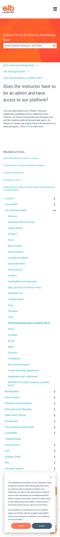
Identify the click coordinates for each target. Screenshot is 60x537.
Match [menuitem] (11, 347)
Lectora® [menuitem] (9, 198)
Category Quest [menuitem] (15, 299)
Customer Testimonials (13, 172)
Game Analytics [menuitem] (15, 252)
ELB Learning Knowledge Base (19, 65)
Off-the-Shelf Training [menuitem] (15, 415)
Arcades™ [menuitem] (13, 234)
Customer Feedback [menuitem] (18, 258)
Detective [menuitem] (12, 353)
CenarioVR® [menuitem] (11, 204)
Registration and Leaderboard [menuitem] (22, 376)
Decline (42, 526)
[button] (54, 199)
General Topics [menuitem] (12, 445)
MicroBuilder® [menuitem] (12, 391)
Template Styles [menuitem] (13, 457)
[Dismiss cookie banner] (51, 477)
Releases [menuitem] (12, 216)
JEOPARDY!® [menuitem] (15, 293)
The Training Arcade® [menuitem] (16, 210)
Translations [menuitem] (14, 358)
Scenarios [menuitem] (13, 311)
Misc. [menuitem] (7, 462)
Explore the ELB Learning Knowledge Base (29, 37)
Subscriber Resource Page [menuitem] (21, 222)
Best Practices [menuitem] (15, 246)
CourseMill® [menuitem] (11, 433)
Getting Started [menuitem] (15, 228)
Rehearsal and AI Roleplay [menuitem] (18, 409)
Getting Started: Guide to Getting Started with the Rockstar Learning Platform (29, 188)
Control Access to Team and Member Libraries (23, 165)
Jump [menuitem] (10, 305)
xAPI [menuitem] (7, 451)
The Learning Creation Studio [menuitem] (19, 427)
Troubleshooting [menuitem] (13, 439)
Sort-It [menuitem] (11, 329)
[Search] (54, 45)
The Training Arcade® (14, 71)
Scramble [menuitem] (12, 335)
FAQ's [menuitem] (11, 240)
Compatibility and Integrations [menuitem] (22, 281)
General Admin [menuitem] (15, 269)
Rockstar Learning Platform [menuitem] (18, 403)
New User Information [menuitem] (18, 364)
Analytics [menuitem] (12, 275)
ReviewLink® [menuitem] (11, 421)
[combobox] (27, 45)
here (27, 126)
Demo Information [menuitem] (16, 263)
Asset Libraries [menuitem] (12, 397)
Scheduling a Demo (12, 180)
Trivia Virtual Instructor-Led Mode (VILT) (23, 78)
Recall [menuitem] (11, 341)
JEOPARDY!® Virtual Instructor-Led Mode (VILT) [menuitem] (28, 384)
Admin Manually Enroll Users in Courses (21, 158)
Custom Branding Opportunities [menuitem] (23, 370)
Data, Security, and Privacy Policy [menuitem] (24, 287)
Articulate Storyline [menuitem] (14, 468)
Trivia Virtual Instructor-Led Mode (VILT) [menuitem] (29, 323)
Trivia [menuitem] (10, 317)
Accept (21, 526)
